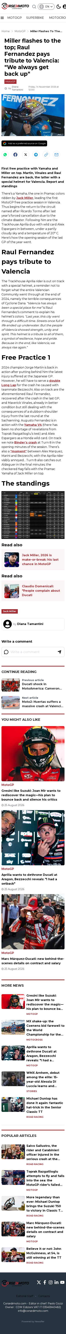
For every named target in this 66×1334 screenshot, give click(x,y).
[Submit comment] (59, 652)
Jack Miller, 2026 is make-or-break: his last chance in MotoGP (40, 559)
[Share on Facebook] (15, 154)
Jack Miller (24, 198)
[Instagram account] (50, 1282)
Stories (31, 1091)
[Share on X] (25, 154)
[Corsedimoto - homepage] (15, 6)
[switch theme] (58, 6)
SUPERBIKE (35, 17)
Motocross (34, 1039)
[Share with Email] (56, 154)
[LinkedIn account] (56, 1282)
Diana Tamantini (17, 88)
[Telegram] (36, 154)
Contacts (44, 1296)
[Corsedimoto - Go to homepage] (15, 1284)
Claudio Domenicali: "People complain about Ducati (41, 591)
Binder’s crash (25, 442)
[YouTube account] (62, 1282)
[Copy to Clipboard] (46, 154)
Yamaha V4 (33, 425)
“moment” (18, 451)
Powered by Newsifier (33, 1321)
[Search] (34, 6)
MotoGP (10, 81)
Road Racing (34, 1117)
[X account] (39, 1282)
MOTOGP (14, 17)
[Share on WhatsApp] (5, 154)
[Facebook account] (45, 1282)
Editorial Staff (24, 1296)
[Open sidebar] (2, 18)
